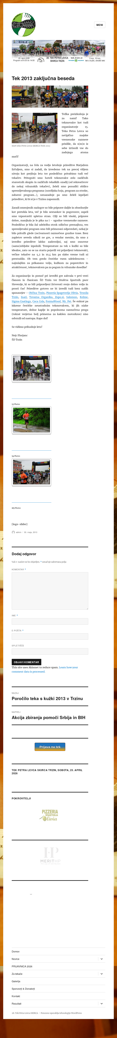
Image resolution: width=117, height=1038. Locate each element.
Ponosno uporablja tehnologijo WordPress (61, 1013)
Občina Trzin (37, 292)
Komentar (19, 569)
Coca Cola (38, 301)
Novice (15, 959)
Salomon (71, 297)
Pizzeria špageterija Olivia (62, 292)
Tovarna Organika (40, 297)
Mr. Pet (66, 301)
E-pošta (18, 630)
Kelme (84, 297)
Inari (24, 297)
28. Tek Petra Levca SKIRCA (25, 1013)
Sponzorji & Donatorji (23, 988)
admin (18, 532)
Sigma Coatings (21, 301)
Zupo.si (58, 297)
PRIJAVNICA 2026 (22, 966)
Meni (99, 25)
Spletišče (18, 645)
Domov (16, 951)
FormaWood (53, 301)
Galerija (16, 981)
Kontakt (16, 996)
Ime (15, 615)
